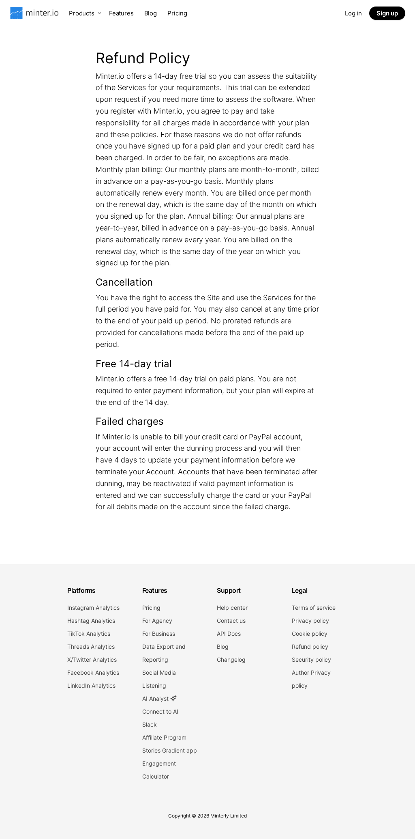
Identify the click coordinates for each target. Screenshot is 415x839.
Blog (150, 13)
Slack (149, 724)
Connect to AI (160, 711)
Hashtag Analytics (91, 620)
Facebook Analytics (93, 672)
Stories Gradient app (169, 750)
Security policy (311, 659)
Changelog (231, 659)
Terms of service (314, 607)
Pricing (177, 13)
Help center (232, 607)
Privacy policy (310, 620)
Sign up (387, 13)
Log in (353, 13)
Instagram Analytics (93, 607)
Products (81, 13)
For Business (158, 633)
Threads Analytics (91, 646)
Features (121, 13)
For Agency (157, 620)
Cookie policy (309, 633)
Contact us (231, 620)
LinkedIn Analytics (91, 685)
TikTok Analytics (88, 633)
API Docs (229, 633)
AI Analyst (156, 698)
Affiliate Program (164, 737)
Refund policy (310, 646)
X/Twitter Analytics (92, 659)
